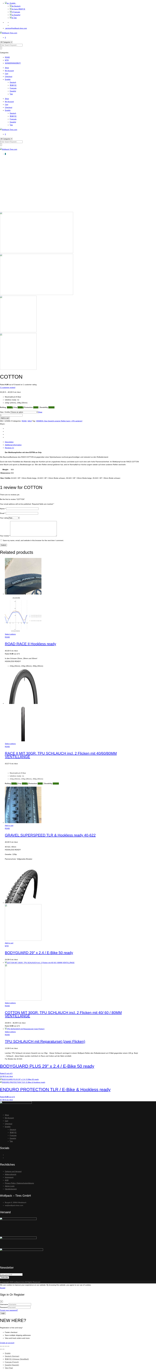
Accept (2, 1288)
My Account (9, 71)
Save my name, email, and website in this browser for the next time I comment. (33, 540)
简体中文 (21, 9)
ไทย (15, 18)
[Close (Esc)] (8, 1346)
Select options (10, 634)
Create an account (7, 1343)
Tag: (34, 421)
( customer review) (7, 387)
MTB (7, 60)
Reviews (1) (9, 448)
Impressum (9, 1177)
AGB (6, 1180)
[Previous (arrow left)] (1, 1349)
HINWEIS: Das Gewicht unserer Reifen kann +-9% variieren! (59, 421)
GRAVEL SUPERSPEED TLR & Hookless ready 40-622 (50, 835)
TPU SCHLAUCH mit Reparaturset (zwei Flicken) (45, 1041)
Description (9, 442)
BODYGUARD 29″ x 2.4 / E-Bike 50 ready (39, 953)
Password (4, 1307)
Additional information (13, 445)
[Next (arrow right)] (3, 1349)
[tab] (72, 441)
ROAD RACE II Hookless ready (30, 644)
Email (2, 513)
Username (4, 1304)
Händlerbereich (11, 1189)
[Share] (6, 1346)
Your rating (4, 518)
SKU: (2, 421)
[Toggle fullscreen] (3, 1346)
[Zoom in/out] (1, 1346)
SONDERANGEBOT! (13, 63)
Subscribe (4, 1277)
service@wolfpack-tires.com (16, 28)
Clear (40, 412)
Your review (5, 536)
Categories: (16, 421)
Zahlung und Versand (13, 1171)
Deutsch (17, 6)
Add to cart (5, 418)
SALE (30, 421)
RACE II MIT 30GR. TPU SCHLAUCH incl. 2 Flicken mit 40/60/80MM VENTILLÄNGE (61, 755)
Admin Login (10, 1186)
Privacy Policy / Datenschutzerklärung (19, 1183)
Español (17, 15)
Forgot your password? (9, 1310)
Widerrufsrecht (10, 1174)
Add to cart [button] (9, 825)
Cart (6, 74)
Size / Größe (5, 412)
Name (3, 509)
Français (16, 12)
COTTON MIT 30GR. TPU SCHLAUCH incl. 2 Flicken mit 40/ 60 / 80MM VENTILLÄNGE (63, 1014)
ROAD (7, 57)
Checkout (8, 76)
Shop (7, 68)
